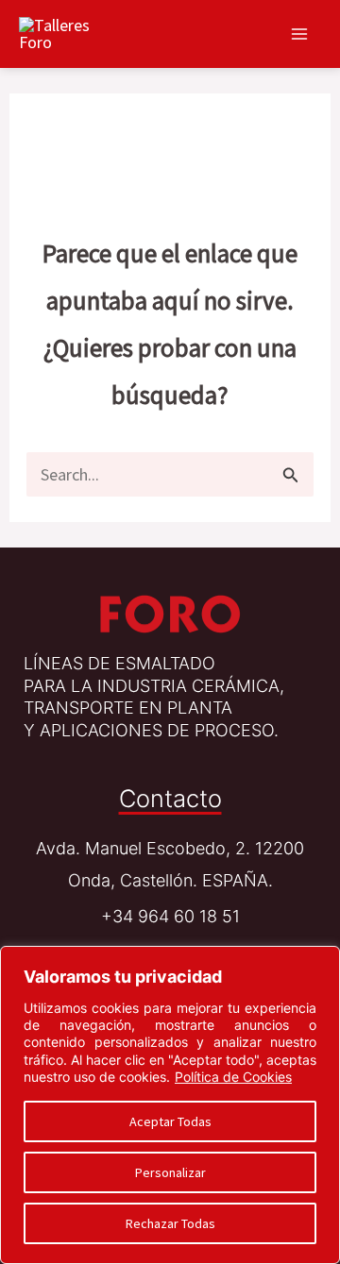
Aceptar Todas (170, 1121)
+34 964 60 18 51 (170, 916)
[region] (170, 1105)
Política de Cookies (233, 1077)
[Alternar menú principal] (300, 33)
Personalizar (170, 1172)
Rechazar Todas (170, 1223)
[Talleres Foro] (170, 613)
